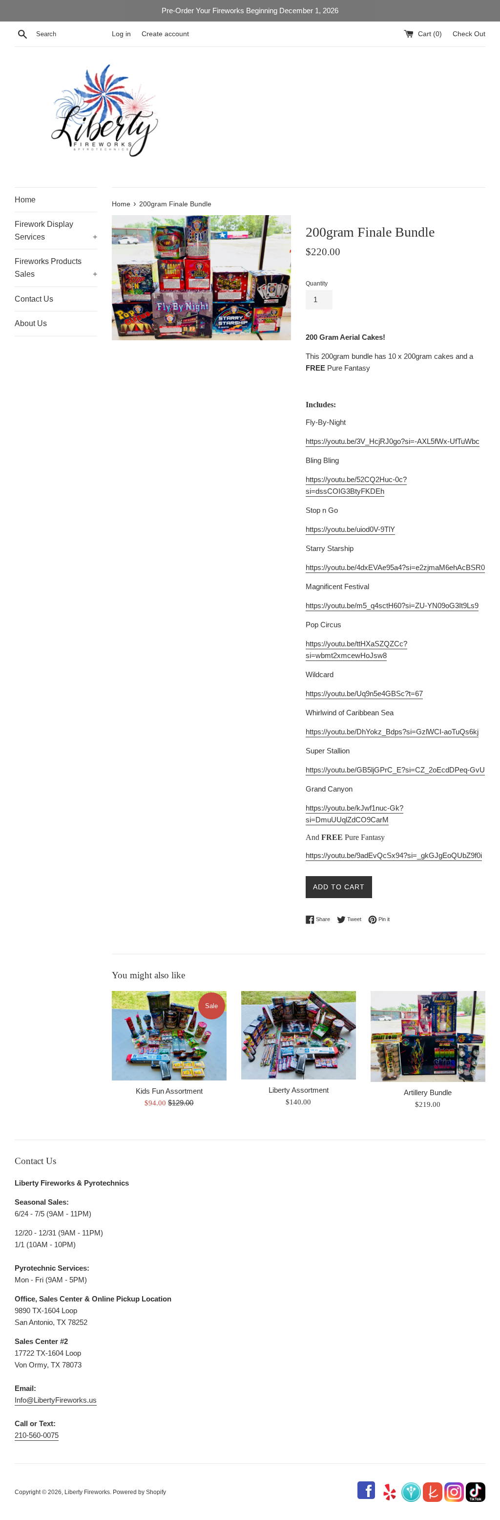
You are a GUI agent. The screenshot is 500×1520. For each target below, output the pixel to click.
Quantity (317, 283)
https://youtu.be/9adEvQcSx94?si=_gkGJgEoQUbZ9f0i (394, 855)
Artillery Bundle (428, 1092)
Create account (165, 34)
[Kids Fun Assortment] (169, 1035)
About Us (31, 323)
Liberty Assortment (299, 1090)
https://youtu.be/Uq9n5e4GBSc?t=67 (364, 693)
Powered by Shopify (139, 1492)
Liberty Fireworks (87, 1492)
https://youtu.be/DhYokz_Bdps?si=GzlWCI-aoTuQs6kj (392, 731)
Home (25, 200)
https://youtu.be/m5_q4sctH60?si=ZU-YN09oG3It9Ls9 (392, 605)
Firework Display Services (56, 230)
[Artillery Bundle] (428, 1036)
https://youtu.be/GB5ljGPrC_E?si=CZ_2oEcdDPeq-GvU (395, 770)
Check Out (469, 34)
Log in (121, 34)
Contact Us (34, 299)
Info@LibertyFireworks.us (56, 1400)
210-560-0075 (37, 1435)
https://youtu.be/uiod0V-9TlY (350, 529)
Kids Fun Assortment (169, 1091)
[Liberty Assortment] (298, 1035)
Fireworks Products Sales (56, 267)
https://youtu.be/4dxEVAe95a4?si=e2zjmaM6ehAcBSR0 (395, 567)
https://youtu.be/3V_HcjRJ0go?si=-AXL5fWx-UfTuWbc (392, 441)
